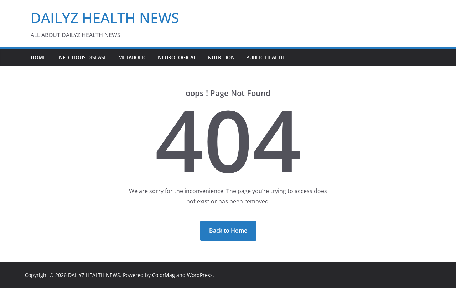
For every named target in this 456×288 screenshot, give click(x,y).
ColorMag (163, 275)
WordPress (200, 275)
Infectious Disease (82, 57)
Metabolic (132, 57)
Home (38, 57)
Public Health (265, 57)
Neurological (177, 57)
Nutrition (221, 57)
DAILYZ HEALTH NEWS (105, 17)
